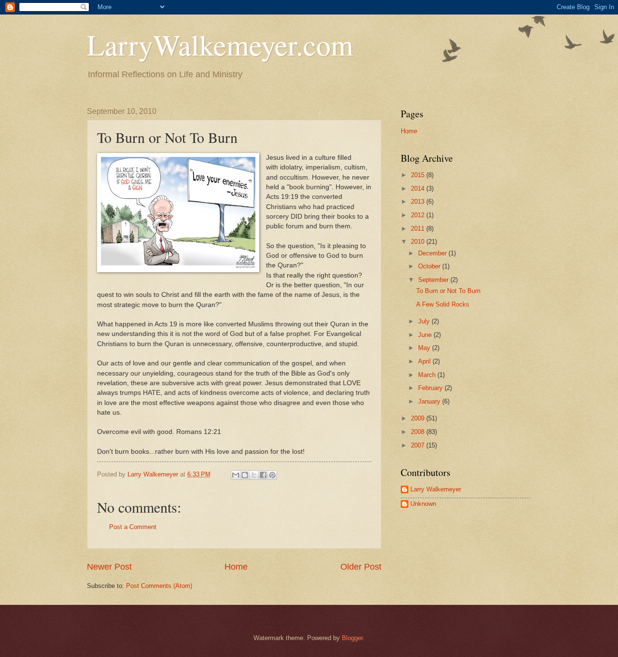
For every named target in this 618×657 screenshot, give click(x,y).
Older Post (360, 567)
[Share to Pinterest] (272, 475)
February (431, 387)
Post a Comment (132, 527)
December (433, 253)
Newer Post (109, 567)
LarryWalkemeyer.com (220, 44)
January (430, 401)
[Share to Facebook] (263, 475)
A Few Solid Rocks (442, 304)
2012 (418, 215)
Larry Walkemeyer (435, 489)
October (430, 266)
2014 (418, 188)
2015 (418, 175)
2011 (418, 228)
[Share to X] (254, 475)
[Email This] (235, 475)
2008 (418, 431)
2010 (418, 241)
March (427, 374)
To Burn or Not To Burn (448, 290)
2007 (418, 445)
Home (236, 567)
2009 (418, 418)
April (425, 361)
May (425, 347)
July (425, 321)
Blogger (352, 638)
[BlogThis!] (245, 475)
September (434, 279)
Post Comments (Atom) (159, 585)
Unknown (423, 503)
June (426, 334)
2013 (418, 201)
